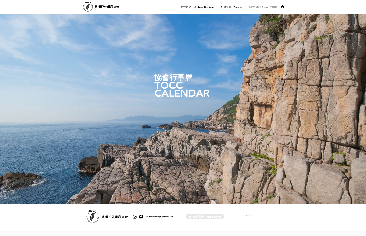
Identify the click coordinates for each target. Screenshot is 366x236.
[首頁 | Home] (282, 6)
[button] (232, 7)
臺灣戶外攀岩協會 (107, 7)
